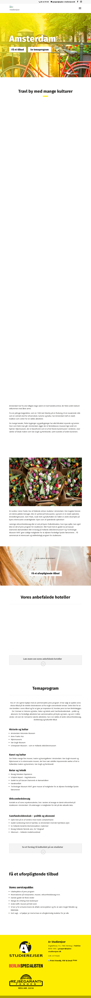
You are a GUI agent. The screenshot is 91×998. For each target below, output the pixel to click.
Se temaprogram (39, 49)
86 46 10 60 (44, 2)
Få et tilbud (17, 49)
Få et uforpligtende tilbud (45, 573)
